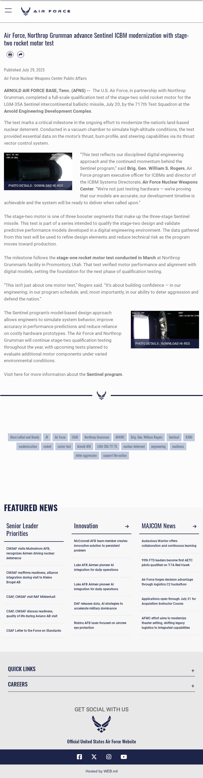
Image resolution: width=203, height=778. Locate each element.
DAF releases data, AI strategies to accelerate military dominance (98, 606)
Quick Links (21, 669)
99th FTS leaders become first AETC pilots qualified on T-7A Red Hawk (167, 562)
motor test (64, 446)
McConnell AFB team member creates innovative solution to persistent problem (100, 545)
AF (46, 437)
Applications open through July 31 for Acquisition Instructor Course (169, 601)
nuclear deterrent (134, 446)
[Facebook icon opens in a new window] (79, 757)
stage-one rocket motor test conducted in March (106, 257)
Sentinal (174, 437)
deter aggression (86, 455)
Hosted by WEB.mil (102, 771)
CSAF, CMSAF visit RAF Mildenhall (30, 597)
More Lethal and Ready (24, 437)
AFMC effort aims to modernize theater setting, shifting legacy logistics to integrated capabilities (166, 623)
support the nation (115, 455)
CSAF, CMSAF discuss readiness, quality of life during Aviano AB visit (31, 613)
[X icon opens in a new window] (94, 757)
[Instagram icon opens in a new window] (109, 757)
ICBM (189, 437)
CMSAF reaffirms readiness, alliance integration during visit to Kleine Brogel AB (32, 577)
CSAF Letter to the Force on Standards (33, 631)
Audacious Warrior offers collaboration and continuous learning (169, 543)
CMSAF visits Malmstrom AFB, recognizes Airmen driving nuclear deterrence (30, 553)
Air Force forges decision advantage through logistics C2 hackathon (167, 582)
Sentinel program (104, 374)
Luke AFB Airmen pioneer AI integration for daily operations (96, 567)
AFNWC (120, 437)
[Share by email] (20, 54)
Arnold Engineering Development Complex (47, 111)
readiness (178, 446)
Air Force (60, 437)
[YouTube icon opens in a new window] (124, 757)
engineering (158, 446)
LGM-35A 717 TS (107, 446)
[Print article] (10, 54)
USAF (75, 437)
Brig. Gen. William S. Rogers (156, 168)
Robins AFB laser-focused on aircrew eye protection (100, 625)
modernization (28, 446)
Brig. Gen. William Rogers (147, 437)
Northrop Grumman (97, 437)
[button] (8, 11)
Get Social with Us (101, 709)
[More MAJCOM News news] (194, 526)
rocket (47, 446)
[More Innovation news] (126, 526)
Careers (17, 684)
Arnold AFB (84, 446)
